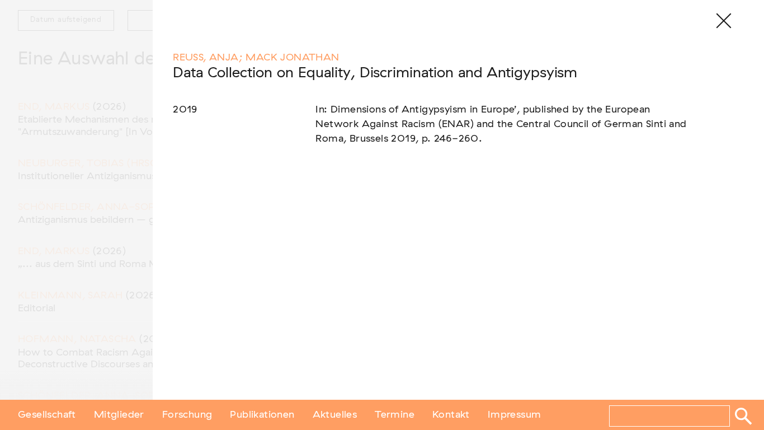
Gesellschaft (47, 415)
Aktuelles (335, 415)
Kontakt (451, 415)
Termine (394, 415)
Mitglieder (119, 415)
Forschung (187, 415)
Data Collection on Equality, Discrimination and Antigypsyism (375, 73)
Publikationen (262, 415)
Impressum (514, 415)
